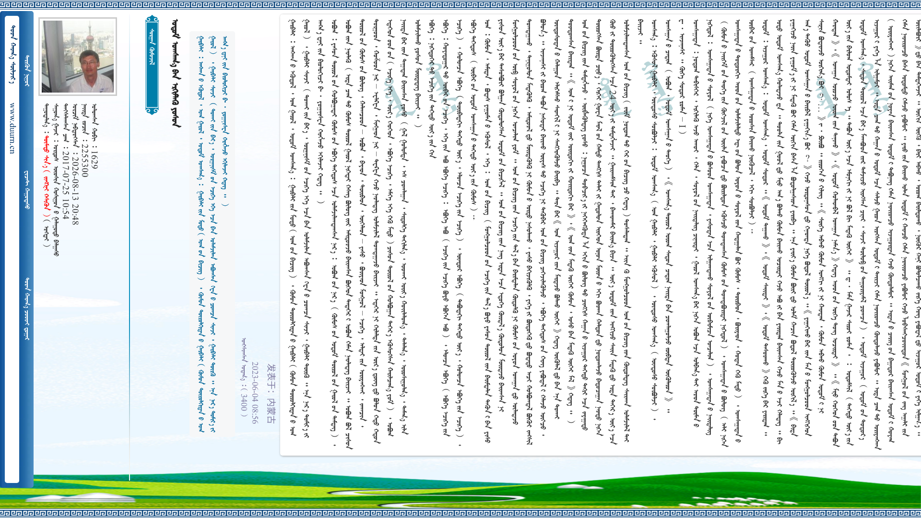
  (26, 190)
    (26, 309)
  (26, 70)
